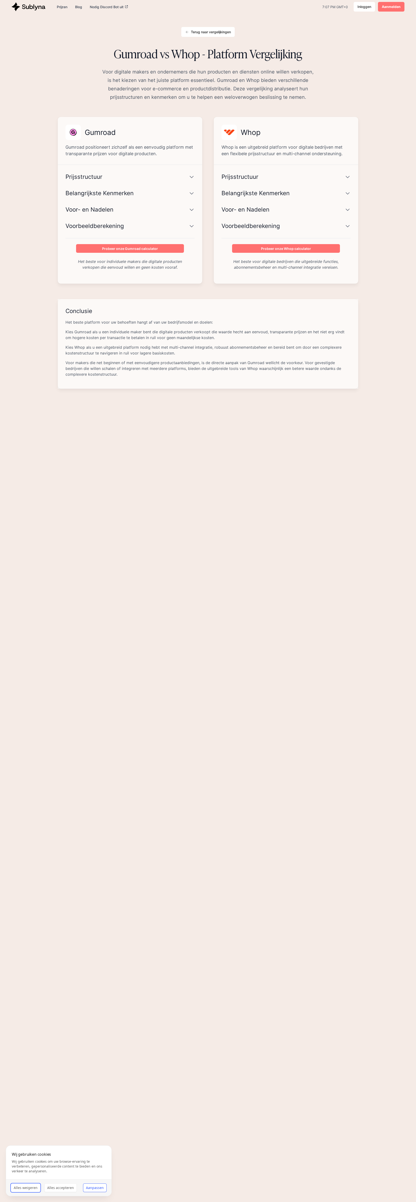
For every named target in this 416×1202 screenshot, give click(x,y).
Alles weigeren (26, 1187)
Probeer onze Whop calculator (286, 249)
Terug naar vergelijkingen (211, 32)
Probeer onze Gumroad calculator (130, 249)
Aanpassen (95, 1187)
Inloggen (364, 7)
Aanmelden (391, 7)
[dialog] (59, 1170)
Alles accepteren (60, 1187)
